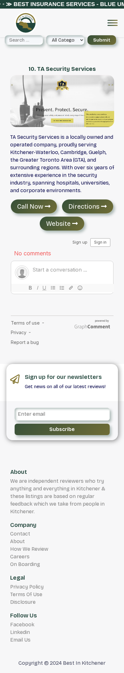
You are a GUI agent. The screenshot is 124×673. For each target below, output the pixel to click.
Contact (20, 534)
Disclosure (23, 602)
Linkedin (20, 632)
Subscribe (62, 429)
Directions (84, 206)
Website (59, 223)
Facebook (22, 625)
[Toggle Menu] (112, 23)
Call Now (31, 206)
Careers (20, 557)
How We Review (29, 549)
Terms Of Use (26, 594)
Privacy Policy (27, 587)
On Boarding (25, 564)
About (17, 541)
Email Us (20, 640)
